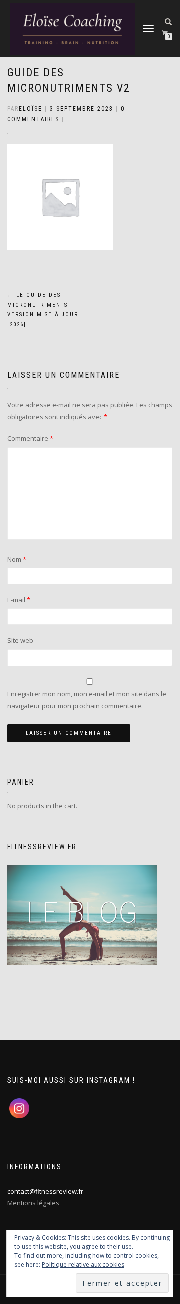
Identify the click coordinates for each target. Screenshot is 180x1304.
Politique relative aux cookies (83, 1264)
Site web (21, 640)
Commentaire (31, 438)
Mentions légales (34, 1202)
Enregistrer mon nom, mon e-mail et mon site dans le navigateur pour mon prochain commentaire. (87, 699)
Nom (17, 559)
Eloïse (30, 108)
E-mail (19, 599)
